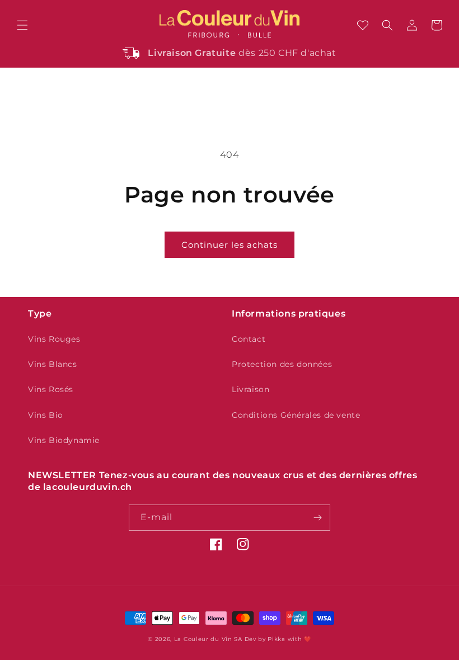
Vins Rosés (50, 389)
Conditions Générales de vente (296, 415)
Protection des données (282, 364)
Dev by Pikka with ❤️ (278, 639)
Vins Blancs (52, 364)
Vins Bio (45, 415)
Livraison (250, 389)
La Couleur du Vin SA (208, 639)
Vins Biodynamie (64, 440)
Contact (248, 339)
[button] (22, 25)
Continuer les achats (229, 244)
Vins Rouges (54, 339)
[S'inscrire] (317, 518)
